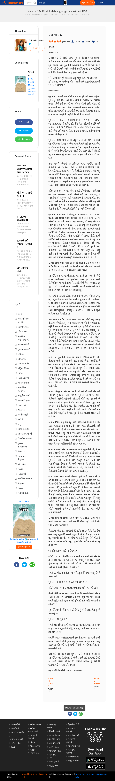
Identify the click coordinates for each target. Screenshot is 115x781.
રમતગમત (22, 469)
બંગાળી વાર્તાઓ (74, 746)
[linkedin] (98, 739)
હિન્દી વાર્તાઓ (73, 724)
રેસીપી (20, 419)
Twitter (25, 131)
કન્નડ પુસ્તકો (54, 762)
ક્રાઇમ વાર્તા (23, 493)
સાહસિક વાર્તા (24, 395)
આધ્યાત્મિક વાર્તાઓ (23, 320)
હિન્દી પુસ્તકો (54, 731)
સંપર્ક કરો (15, 728)
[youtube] (92, 739)
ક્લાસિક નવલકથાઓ (23, 338)
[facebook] (89, 734)
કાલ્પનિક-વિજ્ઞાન (22, 458)
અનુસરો (36, 48)
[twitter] (101, 734)
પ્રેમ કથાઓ (23, 378)
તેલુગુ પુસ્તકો (54, 747)
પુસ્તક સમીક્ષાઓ (22, 445)
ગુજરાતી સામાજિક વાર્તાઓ (32, 92)
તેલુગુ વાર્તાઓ (73, 761)
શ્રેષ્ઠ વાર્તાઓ (35, 724)
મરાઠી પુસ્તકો (54, 739)
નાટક (20, 373)
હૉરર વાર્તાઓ (23, 429)
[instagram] (95, 734)
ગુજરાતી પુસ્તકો (55, 735)
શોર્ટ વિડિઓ (35, 746)
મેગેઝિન (21, 354)
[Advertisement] (24, 586)
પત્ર (20, 424)
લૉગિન (101, 2)
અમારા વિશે (15, 724)
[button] (34, 2)
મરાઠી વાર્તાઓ (73, 735)
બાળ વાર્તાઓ (23, 344)
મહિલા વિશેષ (23, 368)
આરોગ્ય (21, 410)
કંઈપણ (21, 488)
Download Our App (74, 708)
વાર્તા (20, 314)
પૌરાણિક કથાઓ (25, 438)
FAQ (13, 747)
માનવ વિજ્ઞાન (24, 400)
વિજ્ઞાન (21, 483)
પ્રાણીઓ (22, 474)
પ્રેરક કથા (22, 331)
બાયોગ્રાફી (23, 414)
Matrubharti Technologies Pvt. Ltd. (35, 775)
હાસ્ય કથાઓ (24, 349)
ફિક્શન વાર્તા (23, 327)
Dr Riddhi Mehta (36, 40)
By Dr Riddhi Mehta (31, 82)
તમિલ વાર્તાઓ (73, 757)
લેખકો (32, 742)
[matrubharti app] (65, 2)
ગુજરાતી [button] (42, 3)
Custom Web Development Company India (91, 775)
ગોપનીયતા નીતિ (17, 732)
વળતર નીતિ (15, 743)
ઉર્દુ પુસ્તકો (53, 765)
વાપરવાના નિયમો (16, 739)
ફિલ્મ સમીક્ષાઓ (25, 433)
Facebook (24, 122)
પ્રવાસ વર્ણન (24, 363)
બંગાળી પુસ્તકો (55, 751)
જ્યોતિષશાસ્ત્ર (25, 478)
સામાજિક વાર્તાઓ (22, 389)
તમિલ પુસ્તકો (54, 743)
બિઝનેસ (22, 464)
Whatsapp (25, 139)
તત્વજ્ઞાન (22, 405)
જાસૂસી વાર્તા (23, 382)
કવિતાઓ (22, 359)
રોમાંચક (21, 451)
